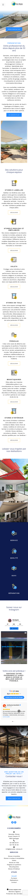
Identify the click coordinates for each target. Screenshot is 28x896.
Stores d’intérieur (14, 869)
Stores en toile (14, 862)
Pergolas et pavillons (14, 864)
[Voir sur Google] (4, 705)
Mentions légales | (15, 891)
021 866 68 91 (14, 843)
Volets (14, 860)
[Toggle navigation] (3, 4)
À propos (14, 878)
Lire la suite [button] (6, 717)
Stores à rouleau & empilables (14, 858)
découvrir (14, 440)
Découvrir (14, 212)
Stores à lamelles (14, 856)
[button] (19, 711)
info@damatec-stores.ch (14, 849)
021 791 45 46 (14, 845)
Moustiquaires (14, 867)
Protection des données (14, 894)
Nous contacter (14, 29)
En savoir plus (14, 115)
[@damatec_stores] (9, 620)
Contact (14, 882)
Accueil (14, 876)
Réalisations (14, 880)
